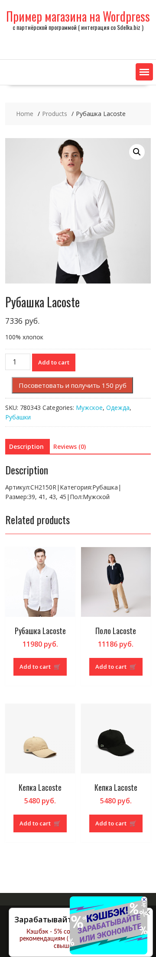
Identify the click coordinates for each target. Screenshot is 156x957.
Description (26, 446)
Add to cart (53, 362)
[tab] (26, 446)
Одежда (118, 407)
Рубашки (18, 417)
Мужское (89, 407)
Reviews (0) (69, 446)
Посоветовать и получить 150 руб (73, 385)
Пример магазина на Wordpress (78, 16)
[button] (144, 72)
